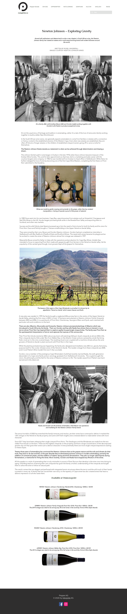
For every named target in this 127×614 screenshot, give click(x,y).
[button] (55, 7)
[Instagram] (66, 604)
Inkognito (66, 598)
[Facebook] (61, 604)
